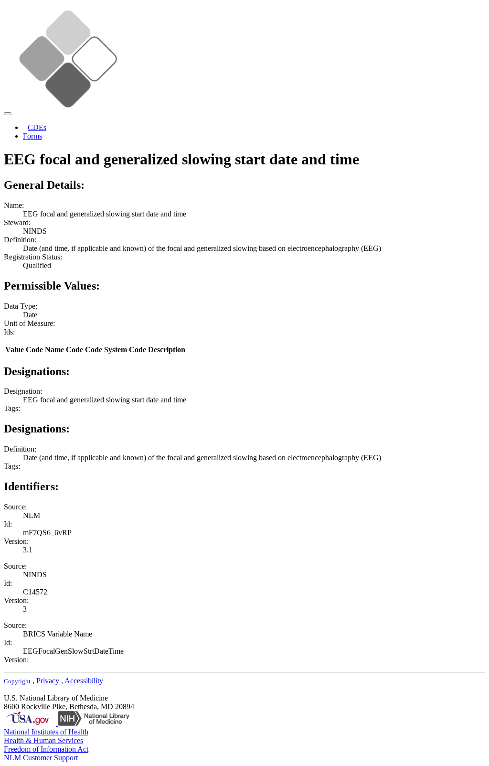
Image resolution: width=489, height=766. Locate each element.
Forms (32, 136)
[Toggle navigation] (7, 113)
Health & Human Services (43, 740)
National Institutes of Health (46, 732)
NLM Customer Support (41, 758)
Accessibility (83, 681)
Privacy (48, 681)
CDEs (37, 127)
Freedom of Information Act (46, 749)
